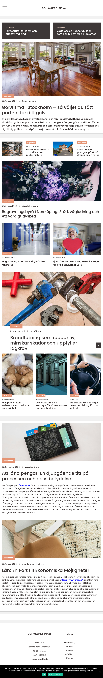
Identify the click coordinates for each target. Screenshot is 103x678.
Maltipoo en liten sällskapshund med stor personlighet (15, 405)
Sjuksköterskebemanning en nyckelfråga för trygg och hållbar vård (76, 263)
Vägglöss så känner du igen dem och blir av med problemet (76, 32)
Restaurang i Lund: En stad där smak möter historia (38, 152)
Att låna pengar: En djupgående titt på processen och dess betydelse (45, 476)
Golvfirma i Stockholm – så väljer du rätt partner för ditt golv (47, 110)
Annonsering (69, 642)
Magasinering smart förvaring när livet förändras (23, 263)
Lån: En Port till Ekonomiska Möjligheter (45, 570)
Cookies (69, 650)
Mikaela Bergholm (30, 206)
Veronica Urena (32, 467)
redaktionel (8, 460)
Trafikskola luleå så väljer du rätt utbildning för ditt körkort (84, 405)
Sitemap (69, 658)
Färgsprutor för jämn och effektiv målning (21, 32)
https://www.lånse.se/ (72, 580)
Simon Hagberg (29, 101)
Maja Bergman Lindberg (33, 564)
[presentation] (98, 345)
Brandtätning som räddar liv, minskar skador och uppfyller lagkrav (43, 343)
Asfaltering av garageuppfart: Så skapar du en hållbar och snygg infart (88, 152)
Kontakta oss (69, 654)
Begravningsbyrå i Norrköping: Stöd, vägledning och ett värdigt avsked (50, 213)
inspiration (10, 28)
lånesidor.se (24, 485)
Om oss (69, 646)
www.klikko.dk (42, 659)
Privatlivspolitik (55, 674)
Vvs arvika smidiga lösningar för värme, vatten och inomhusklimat (51, 405)
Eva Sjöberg (35, 331)
